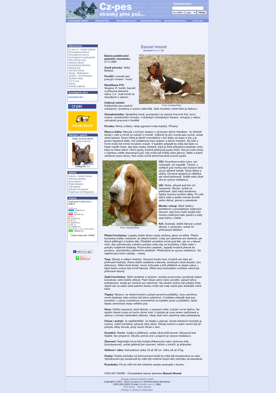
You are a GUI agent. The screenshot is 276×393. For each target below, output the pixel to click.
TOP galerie (74, 186)
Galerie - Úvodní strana (80, 176)
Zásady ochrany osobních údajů (137, 379)
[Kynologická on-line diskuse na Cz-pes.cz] (82, 106)
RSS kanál (129, 387)
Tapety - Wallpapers (78, 73)
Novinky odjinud (76, 86)
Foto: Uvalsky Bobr (171, 105)
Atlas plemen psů (77, 60)
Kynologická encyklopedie (81, 57)
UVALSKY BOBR (114, 373)
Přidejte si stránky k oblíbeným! (137, 390)
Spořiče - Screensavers (80, 76)
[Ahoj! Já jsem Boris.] (83, 164)
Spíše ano (72, 212)
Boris (86, 141)
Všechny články (76, 70)
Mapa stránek (144, 387)
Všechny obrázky (77, 179)
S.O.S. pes (198, 21)
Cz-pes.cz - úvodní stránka (81, 49)
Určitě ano (72, 208)
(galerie (83, 140)
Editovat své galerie (78, 189)
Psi (88, 166)
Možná (71, 216)
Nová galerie (74, 181)
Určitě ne (72, 225)
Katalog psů (74, 68)
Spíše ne (72, 221)
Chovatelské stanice (78, 21)
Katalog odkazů (76, 62)
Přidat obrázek (75, 184)
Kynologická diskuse (150, 21)
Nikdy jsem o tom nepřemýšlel (81, 229)
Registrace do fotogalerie (81, 192)
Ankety (71, 83)
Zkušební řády (102, 21)
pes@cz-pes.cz (147, 384)
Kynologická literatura (175, 21)
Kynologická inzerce (126, 21)
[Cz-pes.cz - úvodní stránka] (103, 9)
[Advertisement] (137, 35)
